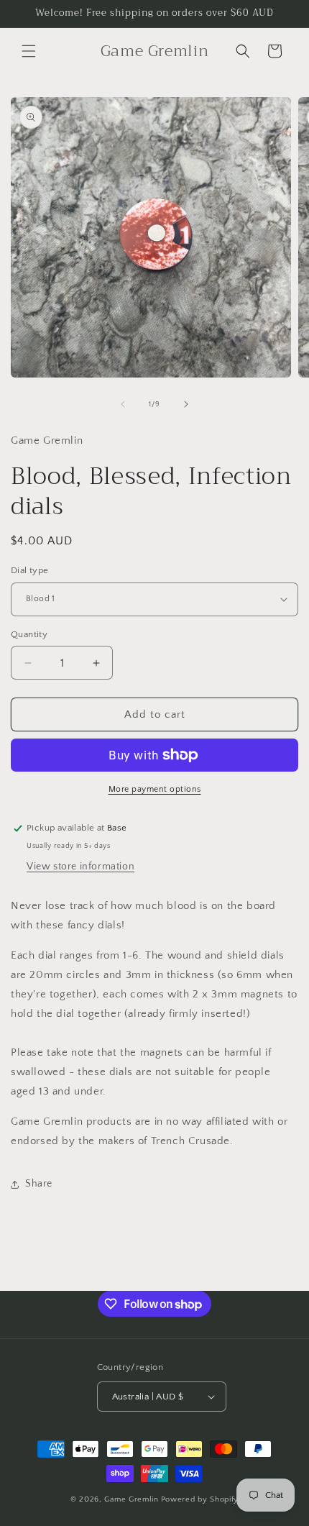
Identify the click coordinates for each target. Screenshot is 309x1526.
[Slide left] (123, 404)
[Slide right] (186, 404)
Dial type (30, 570)
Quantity (29, 634)
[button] (29, 51)
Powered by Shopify (200, 1499)
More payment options (155, 789)
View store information (80, 866)
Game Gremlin (131, 1499)
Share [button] (38, 1183)
